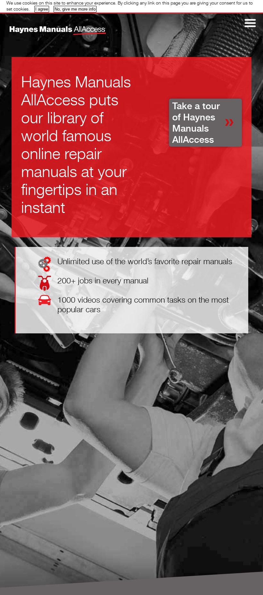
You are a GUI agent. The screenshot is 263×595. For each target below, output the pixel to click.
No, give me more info (75, 9)
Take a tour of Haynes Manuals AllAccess (196, 122)
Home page (46, 26)
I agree (41, 9)
